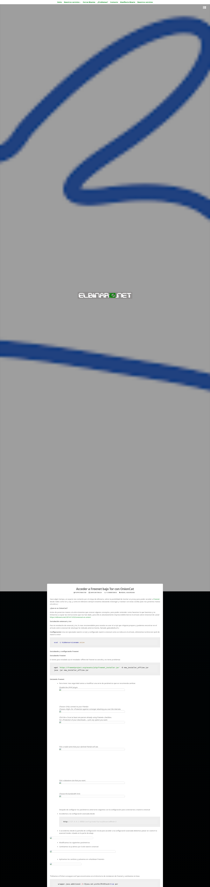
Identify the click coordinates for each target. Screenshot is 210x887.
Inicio (59, 2)
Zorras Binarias (89, 2)
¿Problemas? (102, 2)
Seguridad (130, 592)
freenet (157, 599)
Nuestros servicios (72, 2)
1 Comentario (111, 592)
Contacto (114, 2)
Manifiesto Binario (127, 2)
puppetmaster (80, 592)
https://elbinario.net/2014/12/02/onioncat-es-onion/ (70, 617)
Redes (123, 592)
